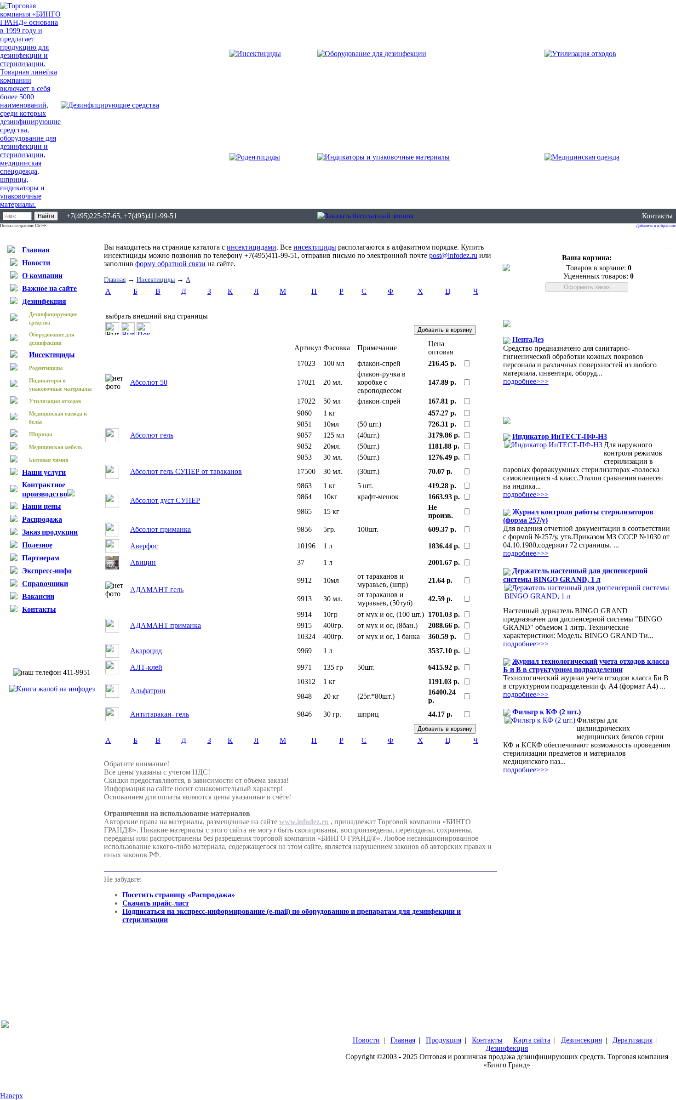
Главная (115, 279)
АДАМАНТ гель (156, 589)
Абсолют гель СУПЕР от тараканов (186, 471)
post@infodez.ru (453, 255)
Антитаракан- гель (159, 714)
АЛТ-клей (146, 667)
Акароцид (146, 651)
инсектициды (314, 247)
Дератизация (633, 1040)
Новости (366, 1040)
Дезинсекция (581, 1040)
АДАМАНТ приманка (165, 625)
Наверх (11, 1096)
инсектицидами (251, 247)
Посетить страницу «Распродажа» (178, 895)
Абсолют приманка (160, 529)
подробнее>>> (526, 381)
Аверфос (144, 546)
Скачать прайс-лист (155, 903)
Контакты (657, 216)
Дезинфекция (507, 1048)
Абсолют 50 (148, 382)
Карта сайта (531, 1040)
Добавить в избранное (656, 225)
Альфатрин (148, 691)
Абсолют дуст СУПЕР (165, 500)
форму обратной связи (170, 264)
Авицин (143, 562)
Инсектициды (156, 279)
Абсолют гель (151, 435)
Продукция (443, 1040)
